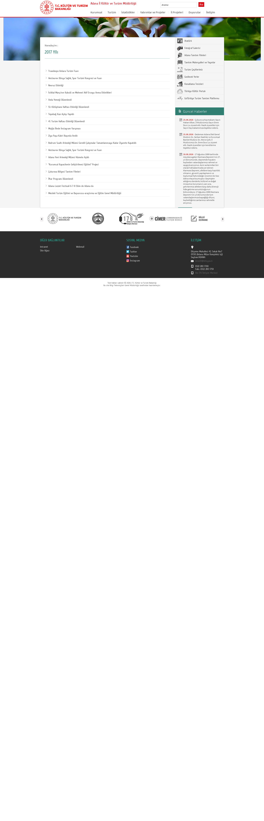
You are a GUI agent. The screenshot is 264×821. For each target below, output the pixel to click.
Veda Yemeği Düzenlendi (60, 99)
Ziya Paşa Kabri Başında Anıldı (63, 135)
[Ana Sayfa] (64, 6)
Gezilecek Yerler (191, 76)
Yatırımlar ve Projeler (152, 12)
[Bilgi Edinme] (199, 218)
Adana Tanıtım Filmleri (195, 55)
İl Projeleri (177, 12)
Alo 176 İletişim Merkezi (206, 273)
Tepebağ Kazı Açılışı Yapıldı (61, 114)
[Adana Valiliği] (98, 218)
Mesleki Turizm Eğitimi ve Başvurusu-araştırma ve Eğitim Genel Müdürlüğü (84, 193)
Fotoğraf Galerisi (192, 48)
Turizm (112, 12)
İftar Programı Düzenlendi (60, 179)
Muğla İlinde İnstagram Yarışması (64, 128)
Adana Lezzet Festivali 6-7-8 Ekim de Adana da (70, 186)
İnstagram (135, 260)
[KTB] (64, 218)
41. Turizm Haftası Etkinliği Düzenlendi (66, 121)
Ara (201, 4)
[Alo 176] (132, 218)
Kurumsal (96, 12)
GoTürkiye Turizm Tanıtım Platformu (201, 98)
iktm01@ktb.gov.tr (204, 261)
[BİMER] (165, 218)
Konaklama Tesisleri (193, 84)
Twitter (133, 251)
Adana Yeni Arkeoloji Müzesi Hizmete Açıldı (68, 157)
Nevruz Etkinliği (55, 85)
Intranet (44, 246)
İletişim (210, 12)
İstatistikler (128, 12)
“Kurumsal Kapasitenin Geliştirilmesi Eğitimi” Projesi (73, 164)
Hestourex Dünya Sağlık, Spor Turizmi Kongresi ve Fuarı (75, 78)
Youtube (134, 256)
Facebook (134, 247)
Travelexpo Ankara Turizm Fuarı (63, 71)
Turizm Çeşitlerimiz (193, 69)
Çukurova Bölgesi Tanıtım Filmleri (64, 171)
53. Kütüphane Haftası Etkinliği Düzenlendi (68, 107)
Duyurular (195, 12)
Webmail (80, 246)
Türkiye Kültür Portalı (194, 91)
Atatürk (188, 41)
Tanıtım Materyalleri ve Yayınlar (199, 62)
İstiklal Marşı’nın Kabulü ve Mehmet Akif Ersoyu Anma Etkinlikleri (80, 92)
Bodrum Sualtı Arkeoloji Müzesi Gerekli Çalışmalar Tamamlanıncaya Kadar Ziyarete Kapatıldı (92, 143)
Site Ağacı (44, 250)
